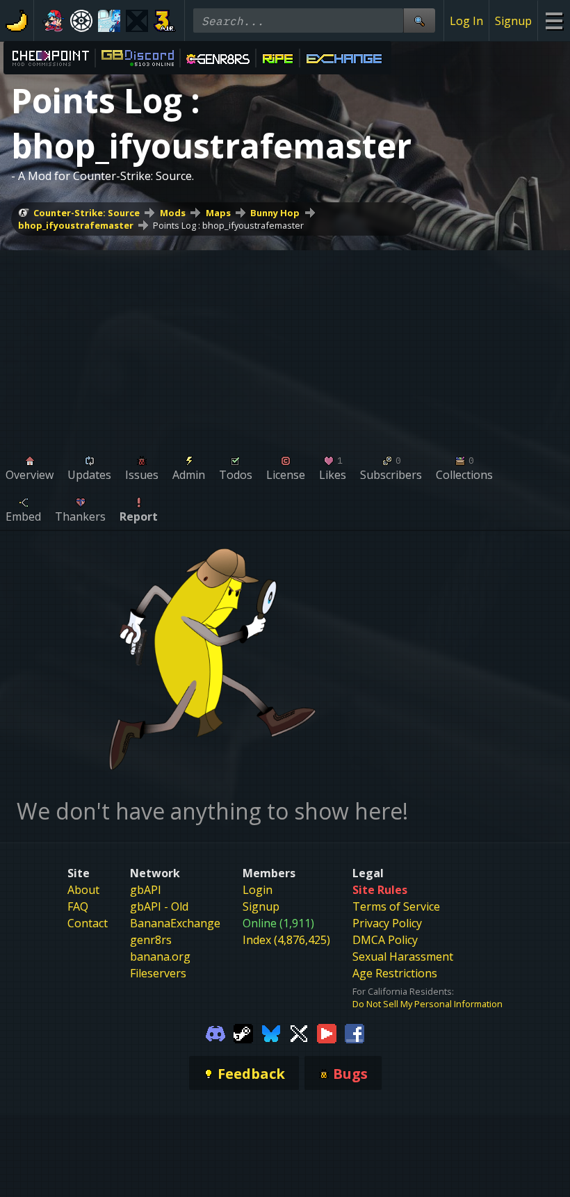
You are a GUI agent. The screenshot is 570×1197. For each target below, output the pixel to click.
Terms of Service (396, 906)
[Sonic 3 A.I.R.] (165, 21)
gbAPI (145, 889)
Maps (218, 212)
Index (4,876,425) (286, 939)
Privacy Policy (387, 923)
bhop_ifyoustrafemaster (75, 225)
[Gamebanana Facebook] (354, 1032)
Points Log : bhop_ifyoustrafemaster (228, 225)
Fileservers (158, 973)
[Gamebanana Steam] (243, 1032)
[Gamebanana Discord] (215, 1032)
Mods (173, 212)
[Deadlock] (81, 21)
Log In (466, 20)
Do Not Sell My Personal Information (427, 1003)
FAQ (77, 906)
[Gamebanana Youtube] (327, 1032)
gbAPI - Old (159, 906)
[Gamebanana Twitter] (299, 1032)
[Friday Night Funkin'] (53, 21)
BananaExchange (175, 923)
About (83, 889)
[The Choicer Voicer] (109, 21)
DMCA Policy (385, 939)
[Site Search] (419, 20)
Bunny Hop (275, 212)
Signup (513, 20)
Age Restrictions (394, 973)
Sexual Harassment (402, 956)
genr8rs (151, 939)
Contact (87, 923)
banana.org (160, 956)
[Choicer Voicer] (137, 21)
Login (257, 889)
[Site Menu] (553, 20)
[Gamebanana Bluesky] (271, 1032)
